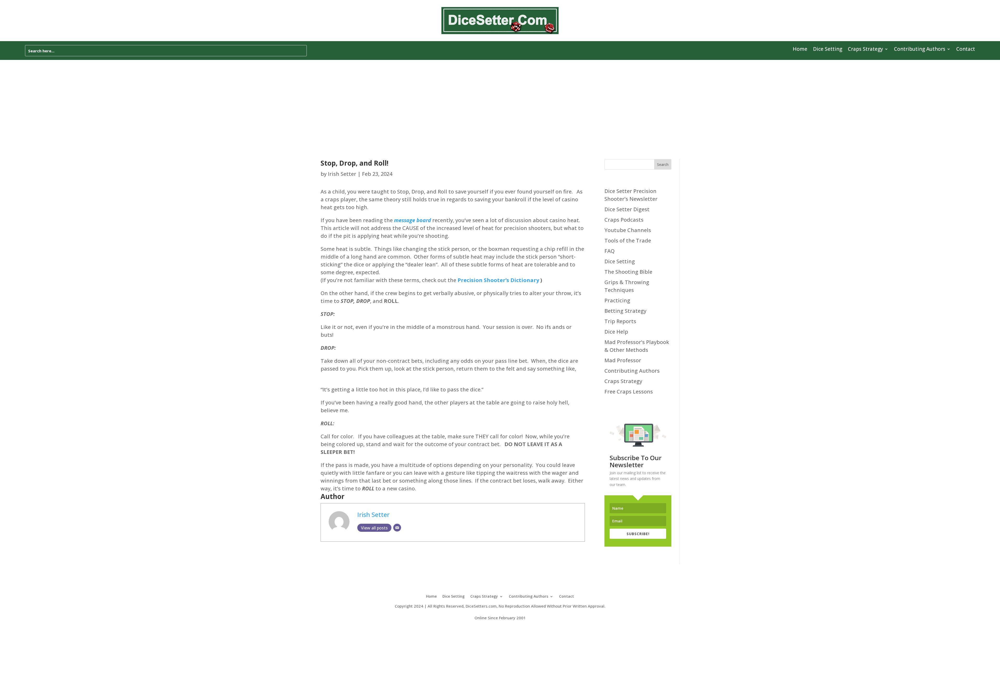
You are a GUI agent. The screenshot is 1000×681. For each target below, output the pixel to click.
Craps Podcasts (623, 219)
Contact (965, 49)
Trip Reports (620, 321)
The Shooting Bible (628, 271)
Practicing (617, 300)
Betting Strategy (625, 310)
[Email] (397, 528)
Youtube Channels (627, 230)
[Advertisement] (500, 99)
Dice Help (616, 331)
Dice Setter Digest (626, 209)
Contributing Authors (919, 49)
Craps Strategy (865, 49)
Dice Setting (827, 49)
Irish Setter (342, 173)
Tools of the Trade (627, 240)
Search (662, 164)
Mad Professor (622, 360)
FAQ (609, 250)
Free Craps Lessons (628, 391)
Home (800, 49)
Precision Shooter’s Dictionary (498, 280)
